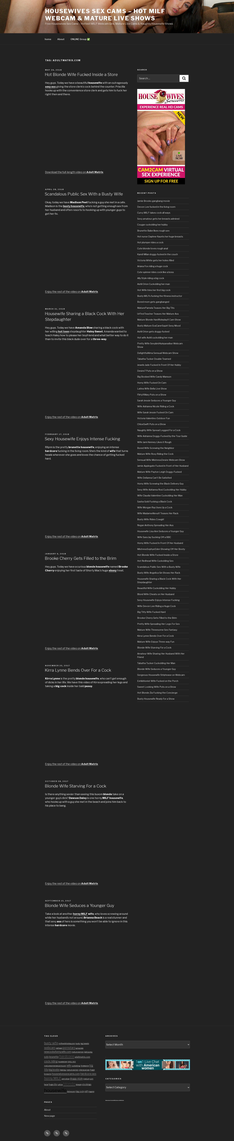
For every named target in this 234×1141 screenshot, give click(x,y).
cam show (65, 1079)
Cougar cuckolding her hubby (152, 224)
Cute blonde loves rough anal (152, 248)
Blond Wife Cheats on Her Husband (155, 594)
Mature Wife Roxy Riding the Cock (155, 454)
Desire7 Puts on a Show (150, 370)
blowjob (79, 1084)
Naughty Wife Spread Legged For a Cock (159, 430)
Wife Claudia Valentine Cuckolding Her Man (160, 495)
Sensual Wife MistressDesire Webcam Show (161, 460)
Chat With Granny (121, 1100)
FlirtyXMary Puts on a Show (151, 394)
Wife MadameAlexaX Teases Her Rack (157, 513)
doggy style (76, 1078)
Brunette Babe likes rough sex (153, 230)
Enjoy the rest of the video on (71, 291)
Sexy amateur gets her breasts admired (158, 218)
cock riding (51, 1061)
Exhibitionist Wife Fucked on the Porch (157, 681)
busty (78, 1043)
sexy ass (71, 1061)
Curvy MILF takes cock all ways (153, 212)
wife (69, 1065)
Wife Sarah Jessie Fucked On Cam (155, 412)
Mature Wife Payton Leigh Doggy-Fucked (159, 471)
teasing (63, 1070)
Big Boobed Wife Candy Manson (154, 376)
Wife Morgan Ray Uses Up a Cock (154, 507)
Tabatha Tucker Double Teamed (154, 359)
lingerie (91, 1091)
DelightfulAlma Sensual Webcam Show (157, 353)
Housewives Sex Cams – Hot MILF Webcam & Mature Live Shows (105, 15)
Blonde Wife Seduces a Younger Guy (79, 905)
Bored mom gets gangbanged (153, 301)
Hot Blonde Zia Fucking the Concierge (157, 692)
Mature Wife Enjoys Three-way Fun (155, 641)
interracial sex (84, 1070)
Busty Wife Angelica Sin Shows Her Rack (158, 572)
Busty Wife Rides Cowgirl (150, 519)
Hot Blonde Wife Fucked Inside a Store (81, 74)
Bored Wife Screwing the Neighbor (155, 448)
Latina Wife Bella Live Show (152, 388)
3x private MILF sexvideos (115, 1100)
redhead (59, 1048)
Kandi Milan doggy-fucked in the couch (157, 254)
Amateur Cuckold (108, 1100)
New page (49, 1115)
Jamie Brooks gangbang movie (153, 201)
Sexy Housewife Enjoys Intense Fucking (82, 438)
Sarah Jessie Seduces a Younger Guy (156, 400)
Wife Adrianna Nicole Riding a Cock (155, 406)
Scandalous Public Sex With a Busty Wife (84, 193)
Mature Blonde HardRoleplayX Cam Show (159, 319)
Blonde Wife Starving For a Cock (75, 785)
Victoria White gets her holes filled (155, 260)
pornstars (69, 1047)
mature (86, 1079)
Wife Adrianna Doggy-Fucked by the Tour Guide (162, 436)
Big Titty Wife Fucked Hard (151, 612)
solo (46, 1056)
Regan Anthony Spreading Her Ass (155, 525)
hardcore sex (88, 1073)
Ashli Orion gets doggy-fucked (153, 331)
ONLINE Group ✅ (80, 39)
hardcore (66, 1056)
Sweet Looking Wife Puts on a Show (156, 686)
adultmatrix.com (82, 1057)
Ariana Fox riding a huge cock (152, 266)
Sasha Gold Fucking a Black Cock (154, 501)
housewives (62, 1062)
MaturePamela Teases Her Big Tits (155, 308)
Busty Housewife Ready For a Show (155, 698)
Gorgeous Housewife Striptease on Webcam (161, 675)
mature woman (78, 1052)
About (60, 39)
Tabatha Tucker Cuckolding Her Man (156, 663)
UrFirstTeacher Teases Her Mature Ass (158, 313)
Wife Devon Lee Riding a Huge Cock (156, 606)
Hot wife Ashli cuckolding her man (155, 337)
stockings (86, 1084)
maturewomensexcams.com (55, 1066)
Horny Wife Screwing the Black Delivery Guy (160, 483)
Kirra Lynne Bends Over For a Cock (78, 670)
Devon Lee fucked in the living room (156, 206)
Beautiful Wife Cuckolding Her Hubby (156, 588)
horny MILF (52, 1078)
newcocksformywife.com (57, 1051)
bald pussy (88, 1052)
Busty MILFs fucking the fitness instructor (159, 296)
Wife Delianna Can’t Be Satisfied (154, 477)
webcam (49, 1047)
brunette (54, 1056)
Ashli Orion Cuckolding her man (153, 284)
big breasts (85, 1043)
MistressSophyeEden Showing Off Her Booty (161, 549)
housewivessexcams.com (66, 1073)
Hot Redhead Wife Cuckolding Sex (155, 560)
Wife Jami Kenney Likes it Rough (154, 442)
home (48, 39)
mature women (72, 1070)
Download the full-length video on (74, 172)
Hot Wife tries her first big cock (153, 290)
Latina (60, 1084)
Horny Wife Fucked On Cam (151, 382)
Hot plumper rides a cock (150, 242)
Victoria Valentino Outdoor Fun (153, 418)
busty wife (51, 1043)
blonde (69, 1083)
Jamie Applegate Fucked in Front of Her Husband (162, 465)
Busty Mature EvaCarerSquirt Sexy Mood (159, 325)
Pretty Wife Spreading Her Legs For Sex (158, 624)
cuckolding (76, 1066)
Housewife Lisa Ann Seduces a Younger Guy (160, 531)
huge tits (53, 1084)
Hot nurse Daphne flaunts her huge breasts (160, 236)
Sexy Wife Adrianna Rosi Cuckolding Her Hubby (161, 489)
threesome (85, 1066)
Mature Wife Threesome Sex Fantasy (157, 629)
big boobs (54, 1069)
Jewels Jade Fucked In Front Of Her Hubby (159, 365)
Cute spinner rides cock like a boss (155, 272)
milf (86, 1091)
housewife (55, 1090)
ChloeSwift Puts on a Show (151, 424)
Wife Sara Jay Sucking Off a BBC (154, 537)
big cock (80, 1091)
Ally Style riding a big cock (150, 278)
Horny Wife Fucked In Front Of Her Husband (160, 543)
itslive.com (71, 1091)
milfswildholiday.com (67, 1043)
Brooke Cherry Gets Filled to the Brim (80, 558)
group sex (79, 1048)
